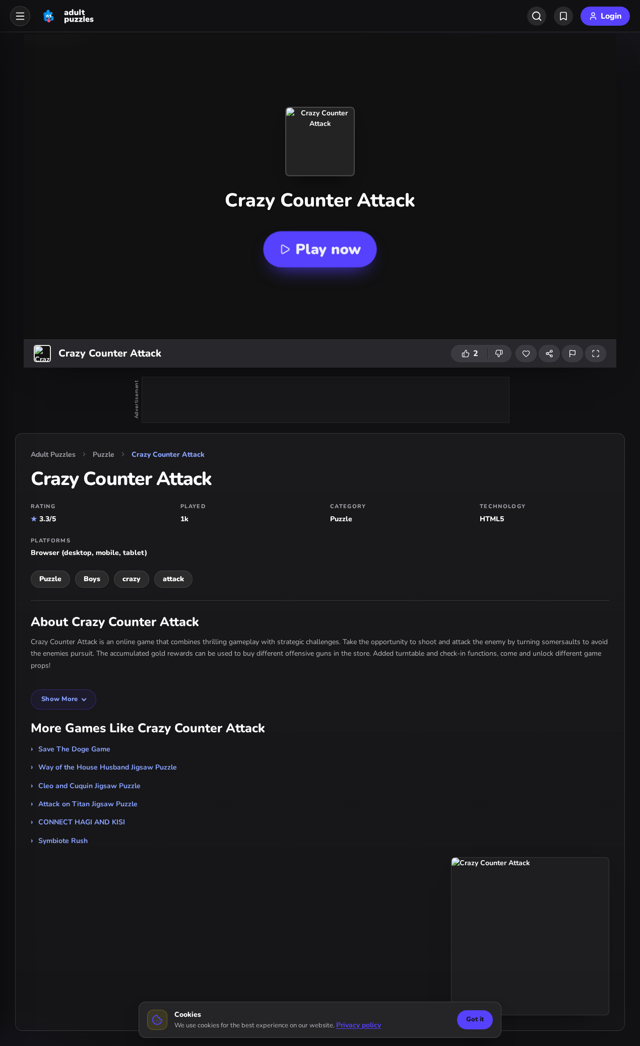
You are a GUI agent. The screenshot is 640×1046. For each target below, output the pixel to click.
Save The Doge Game (74, 749)
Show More (59, 699)
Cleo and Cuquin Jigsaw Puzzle (89, 786)
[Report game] (572, 353)
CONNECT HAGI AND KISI (81, 822)
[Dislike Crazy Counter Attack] (499, 353)
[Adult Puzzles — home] (67, 16)
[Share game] (549, 353)
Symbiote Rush (63, 841)
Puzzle (103, 454)
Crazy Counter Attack (168, 454)
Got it (475, 1019)
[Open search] (536, 16)
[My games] (563, 16)
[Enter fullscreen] (595, 353)
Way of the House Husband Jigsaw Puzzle (107, 767)
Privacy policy (358, 1025)
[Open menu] (20, 16)
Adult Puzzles (53, 454)
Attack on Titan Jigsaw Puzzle (88, 804)
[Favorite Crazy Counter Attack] (526, 353)
